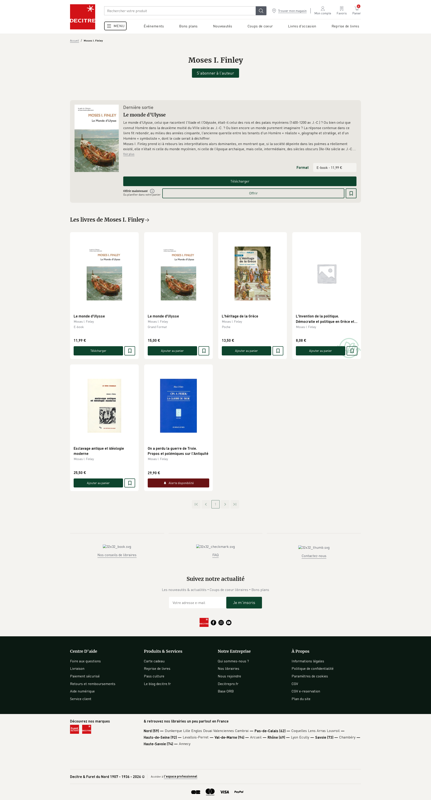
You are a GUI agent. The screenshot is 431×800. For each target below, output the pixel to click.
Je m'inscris (244, 602)
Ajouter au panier (172, 351)
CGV (295, 683)
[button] (239, 136)
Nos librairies (228, 668)
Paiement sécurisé (85, 676)
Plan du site (301, 698)
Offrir (253, 193)
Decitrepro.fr (228, 683)
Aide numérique (82, 691)
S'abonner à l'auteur (215, 73)
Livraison (77, 668)
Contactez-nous (314, 555)
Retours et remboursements (92, 683)
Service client (80, 698)
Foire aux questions (85, 661)
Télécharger (239, 181)
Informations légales (308, 661)
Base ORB (226, 691)
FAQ (215, 555)
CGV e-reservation (306, 691)
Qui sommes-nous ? (233, 661)
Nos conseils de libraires (116, 555)
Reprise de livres (157, 668)
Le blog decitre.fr (157, 683)
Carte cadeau (154, 661)
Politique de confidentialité (313, 668)
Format (303, 167)
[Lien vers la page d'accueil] (82, 16)
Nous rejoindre (229, 676)
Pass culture (154, 676)
